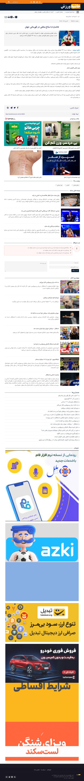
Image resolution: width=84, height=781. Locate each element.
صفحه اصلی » (59, 12)
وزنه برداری (59, 185)
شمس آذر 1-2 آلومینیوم (71, 399)
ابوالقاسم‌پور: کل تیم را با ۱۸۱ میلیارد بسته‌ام (47, 359)
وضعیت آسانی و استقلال (52, 375)
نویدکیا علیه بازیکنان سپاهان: (51, 298)
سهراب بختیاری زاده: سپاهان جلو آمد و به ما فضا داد (45, 313)
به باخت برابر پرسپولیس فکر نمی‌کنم (49, 282)
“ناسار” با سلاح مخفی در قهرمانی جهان (42, 27)
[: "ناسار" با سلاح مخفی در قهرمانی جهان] (6, 17)
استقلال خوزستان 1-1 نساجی (69, 402)
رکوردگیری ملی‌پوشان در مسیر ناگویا (67, 434)
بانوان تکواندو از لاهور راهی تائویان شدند (66, 437)
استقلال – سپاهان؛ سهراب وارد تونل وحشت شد (46, 328)
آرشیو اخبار (74, 16)
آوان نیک (66, 778)
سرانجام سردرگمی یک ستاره (52, 226)
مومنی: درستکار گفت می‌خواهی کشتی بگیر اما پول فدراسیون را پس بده (40, 211)
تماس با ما (37, 770)
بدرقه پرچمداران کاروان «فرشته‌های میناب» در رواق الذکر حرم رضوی (58, 440)
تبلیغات (49, 770)
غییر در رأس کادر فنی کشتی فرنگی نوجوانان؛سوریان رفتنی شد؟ (59, 430)
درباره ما (43, 770)
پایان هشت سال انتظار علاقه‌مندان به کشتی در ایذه (45, 195)
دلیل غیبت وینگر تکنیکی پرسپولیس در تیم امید (46, 344)
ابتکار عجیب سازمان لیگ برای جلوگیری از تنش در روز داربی (61, 415)
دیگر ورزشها (68, 16)
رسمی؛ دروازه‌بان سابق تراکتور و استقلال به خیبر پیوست (62, 418)
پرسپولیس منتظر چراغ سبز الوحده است (66, 421)
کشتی (67, 185)
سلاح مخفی (76, 185)
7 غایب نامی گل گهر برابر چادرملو (68, 396)
